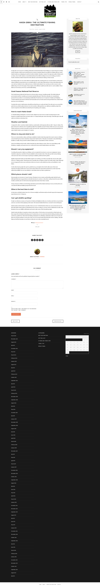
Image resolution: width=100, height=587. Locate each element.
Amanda (42, 256)
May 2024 (13, 351)
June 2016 (13, 489)
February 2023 (14, 374)
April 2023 (13, 370)
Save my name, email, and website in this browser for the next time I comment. (23, 309)
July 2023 (13, 367)
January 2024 (14, 361)
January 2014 (14, 556)
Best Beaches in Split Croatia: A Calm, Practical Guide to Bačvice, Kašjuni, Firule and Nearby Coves (80, 102)
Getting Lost (42, 1)
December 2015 (14, 505)
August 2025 (13, 342)
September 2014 (14, 540)
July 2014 (13, 543)
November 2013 (14, 563)
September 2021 (14, 380)
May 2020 (13, 409)
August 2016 (13, 483)
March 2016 (13, 499)
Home (19, 1)
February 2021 (14, 393)
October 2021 (14, 377)
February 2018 (14, 444)
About (24, 1)
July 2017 (13, 454)
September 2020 (14, 399)
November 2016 (14, 473)
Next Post (15, 321)
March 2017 (13, 463)
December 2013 (14, 559)
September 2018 (14, 425)
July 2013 (13, 576)
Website (13, 301)
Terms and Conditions (51, 584)
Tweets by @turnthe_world (73, 62)
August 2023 (13, 364)
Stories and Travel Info (54, 1)
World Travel (72, 1)
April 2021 (13, 386)
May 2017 (13, 457)
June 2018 (13, 435)
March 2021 (13, 390)
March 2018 (13, 441)
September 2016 (14, 479)
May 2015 (13, 524)
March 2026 (13, 335)
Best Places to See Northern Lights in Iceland (79, 83)
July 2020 (13, 406)
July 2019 (13, 415)
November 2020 (14, 396)
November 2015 (14, 508)
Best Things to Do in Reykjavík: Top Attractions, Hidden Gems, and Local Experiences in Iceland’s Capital (80, 75)
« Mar (67, 355)
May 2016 (13, 492)
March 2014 (13, 550)
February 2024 (14, 358)
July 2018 (13, 431)
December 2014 (14, 531)
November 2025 (14, 338)
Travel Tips (64, 1)
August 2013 (13, 572)
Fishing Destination (39, 222)
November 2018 (14, 422)
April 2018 (13, 438)
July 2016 (13, 486)
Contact (79, 1)
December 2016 (14, 470)
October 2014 (14, 537)
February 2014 (14, 553)
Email (12, 295)
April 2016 (13, 495)
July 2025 (13, 345)
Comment (14, 279)
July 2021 (13, 383)
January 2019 (14, 419)
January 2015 (14, 527)
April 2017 (13, 460)
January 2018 (14, 447)
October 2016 (14, 476)
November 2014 (14, 534)
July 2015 (13, 518)
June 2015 (13, 521)
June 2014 (13, 547)
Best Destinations (32, 1)
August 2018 (13, 428)
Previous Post (58, 321)
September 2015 (14, 511)
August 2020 (13, 403)
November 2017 (14, 451)
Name (12, 290)
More (78, 51)
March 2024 (13, 354)
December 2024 (14, 348)
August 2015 (13, 515)
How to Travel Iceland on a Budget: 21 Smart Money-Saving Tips (80, 89)
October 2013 (14, 566)
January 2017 (13, 467)
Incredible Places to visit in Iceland (79, 95)
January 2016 (14, 502)
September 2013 (14, 569)
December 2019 (14, 412)
